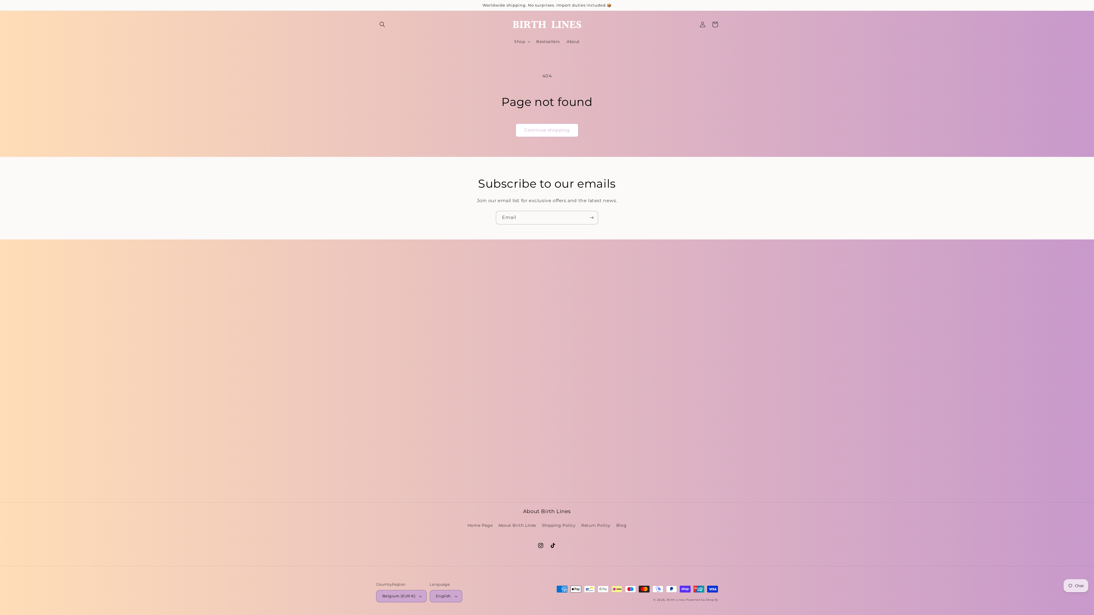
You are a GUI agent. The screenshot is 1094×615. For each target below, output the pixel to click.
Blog (621, 525)
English (443, 596)
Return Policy (596, 525)
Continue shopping (547, 130)
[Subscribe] (591, 218)
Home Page (480, 525)
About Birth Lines (517, 525)
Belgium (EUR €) (398, 596)
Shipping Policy (559, 525)
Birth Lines (676, 600)
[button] (382, 24)
